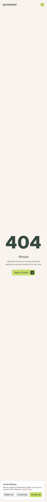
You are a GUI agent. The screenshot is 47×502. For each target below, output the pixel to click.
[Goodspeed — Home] (9, 4)
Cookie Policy (27, 489)
